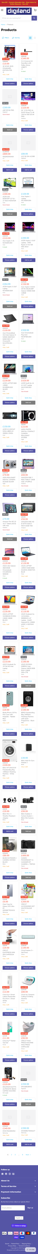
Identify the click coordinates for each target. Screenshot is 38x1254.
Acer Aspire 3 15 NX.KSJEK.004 (8, 242)
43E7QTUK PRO (8, 110)
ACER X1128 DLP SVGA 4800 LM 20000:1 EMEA (9, 431)
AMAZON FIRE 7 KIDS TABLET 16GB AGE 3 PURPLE (28, 480)
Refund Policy (15, 1244)
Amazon (23, 483)
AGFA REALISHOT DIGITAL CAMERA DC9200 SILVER (9, 480)
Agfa (22, 439)
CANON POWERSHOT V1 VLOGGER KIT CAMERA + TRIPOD (28, 861)
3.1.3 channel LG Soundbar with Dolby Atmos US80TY (27, 64)
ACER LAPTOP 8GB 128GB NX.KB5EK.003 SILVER (10, 386)
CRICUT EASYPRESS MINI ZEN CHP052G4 (9, 952)
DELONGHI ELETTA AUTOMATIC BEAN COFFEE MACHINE (9, 1089)
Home (3, 24)
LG (22, 69)
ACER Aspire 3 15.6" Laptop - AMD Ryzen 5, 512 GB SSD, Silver (28, 244)
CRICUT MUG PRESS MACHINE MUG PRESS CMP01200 (27, 1044)
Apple (4, 720)
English (18, 1218)
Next (27, 1155)
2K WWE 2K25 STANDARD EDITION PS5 (8, 68)
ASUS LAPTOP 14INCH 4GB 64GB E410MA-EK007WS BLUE (28, 569)
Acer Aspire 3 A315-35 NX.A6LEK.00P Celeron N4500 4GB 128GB (28, 290)
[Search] (34, 18)
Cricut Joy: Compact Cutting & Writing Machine (27, 997)
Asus (4, 576)
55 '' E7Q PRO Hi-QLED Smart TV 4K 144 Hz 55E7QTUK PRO (27, 113)
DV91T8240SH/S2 (9, 1131)
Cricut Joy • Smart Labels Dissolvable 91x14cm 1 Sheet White (9, 998)
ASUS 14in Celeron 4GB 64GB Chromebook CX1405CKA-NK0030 (9, 570)
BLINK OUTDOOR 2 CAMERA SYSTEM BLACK (9, 860)
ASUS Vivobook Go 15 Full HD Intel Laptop (9, 666)
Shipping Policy (26, 1244)
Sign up (30, 1208)
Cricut (22, 910)
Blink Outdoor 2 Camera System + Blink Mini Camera (27, 816)
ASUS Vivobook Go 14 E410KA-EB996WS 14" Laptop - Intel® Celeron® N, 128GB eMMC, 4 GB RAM (28, 619)
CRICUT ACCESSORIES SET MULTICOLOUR (28, 906)
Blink (22, 764)
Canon (23, 866)
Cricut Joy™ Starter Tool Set (9, 1042)
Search (7, 1244)
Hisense (23, 118)
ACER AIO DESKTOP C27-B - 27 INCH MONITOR (9, 199)
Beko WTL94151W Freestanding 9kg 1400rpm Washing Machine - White (9, 771)
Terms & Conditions (24, 1246)
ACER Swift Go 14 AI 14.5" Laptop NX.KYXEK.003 (27, 385)
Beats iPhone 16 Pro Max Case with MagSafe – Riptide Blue (10, 716)
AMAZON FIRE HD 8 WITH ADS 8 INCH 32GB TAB (27, 524)
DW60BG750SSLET (28, 1131)
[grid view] (30, 38)
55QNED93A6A (8, 157)
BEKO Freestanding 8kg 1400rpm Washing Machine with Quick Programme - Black (28, 717)
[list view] (35, 38)
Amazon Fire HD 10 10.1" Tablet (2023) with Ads (9, 524)
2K (3, 72)
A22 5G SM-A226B (28, 156)
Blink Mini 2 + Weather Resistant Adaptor (9, 816)
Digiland (5, 112)
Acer (4, 202)
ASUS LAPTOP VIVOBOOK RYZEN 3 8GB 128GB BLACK (9, 617)
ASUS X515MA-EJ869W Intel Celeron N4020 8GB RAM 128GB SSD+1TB (28, 668)
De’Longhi (5, 1093)
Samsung (5, 912)
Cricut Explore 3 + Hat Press (27, 951)
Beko (22, 722)
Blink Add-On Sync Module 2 (27, 762)
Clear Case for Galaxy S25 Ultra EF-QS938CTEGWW (9, 907)
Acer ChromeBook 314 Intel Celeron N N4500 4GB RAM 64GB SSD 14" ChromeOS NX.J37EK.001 (9, 338)
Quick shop (9, 79)
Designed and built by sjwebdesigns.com (19, 1250)
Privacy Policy (12, 1246)
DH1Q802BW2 (26, 1087)
